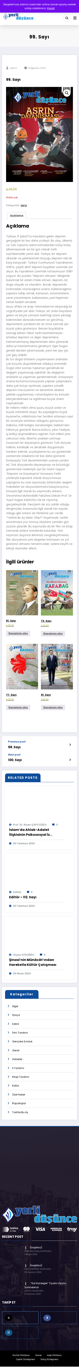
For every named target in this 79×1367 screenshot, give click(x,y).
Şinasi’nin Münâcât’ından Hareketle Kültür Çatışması (32, 962)
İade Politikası (54, 1355)
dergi (23, 205)
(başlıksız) (36, 1247)
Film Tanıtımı (20, 1032)
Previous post (17, 741)
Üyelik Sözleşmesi (25, 1359)
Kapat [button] (51, 8)
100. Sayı (15, 760)
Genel (15, 1050)
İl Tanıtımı (18, 1068)
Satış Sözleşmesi (49, 1359)
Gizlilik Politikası (21, 1355)
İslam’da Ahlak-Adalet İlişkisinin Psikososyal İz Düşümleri (29, 832)
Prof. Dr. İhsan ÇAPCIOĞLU (30, 824)
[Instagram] (20, 1332)
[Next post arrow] (70, 759)
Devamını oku (18, 633)
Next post (14, 754)
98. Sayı (14, 747)
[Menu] (75, 18)
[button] (66, 93)
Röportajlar (19, 1103)
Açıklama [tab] (16, 215)
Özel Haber (18, 1094)
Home (38, 1355)
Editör (15, 1024)
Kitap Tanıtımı (20, 1077)
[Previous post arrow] (70, 744)
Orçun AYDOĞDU (23, 954)
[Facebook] (59, 1317)
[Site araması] (67, 18)
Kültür (15, 1085)
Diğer (15, 1006)
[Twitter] (20, 1317)
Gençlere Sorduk (22, 1041)
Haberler (17, 1059)
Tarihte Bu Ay (20, 1112)
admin (13, 68)
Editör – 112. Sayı (22, 897)
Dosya (16, 1015)
